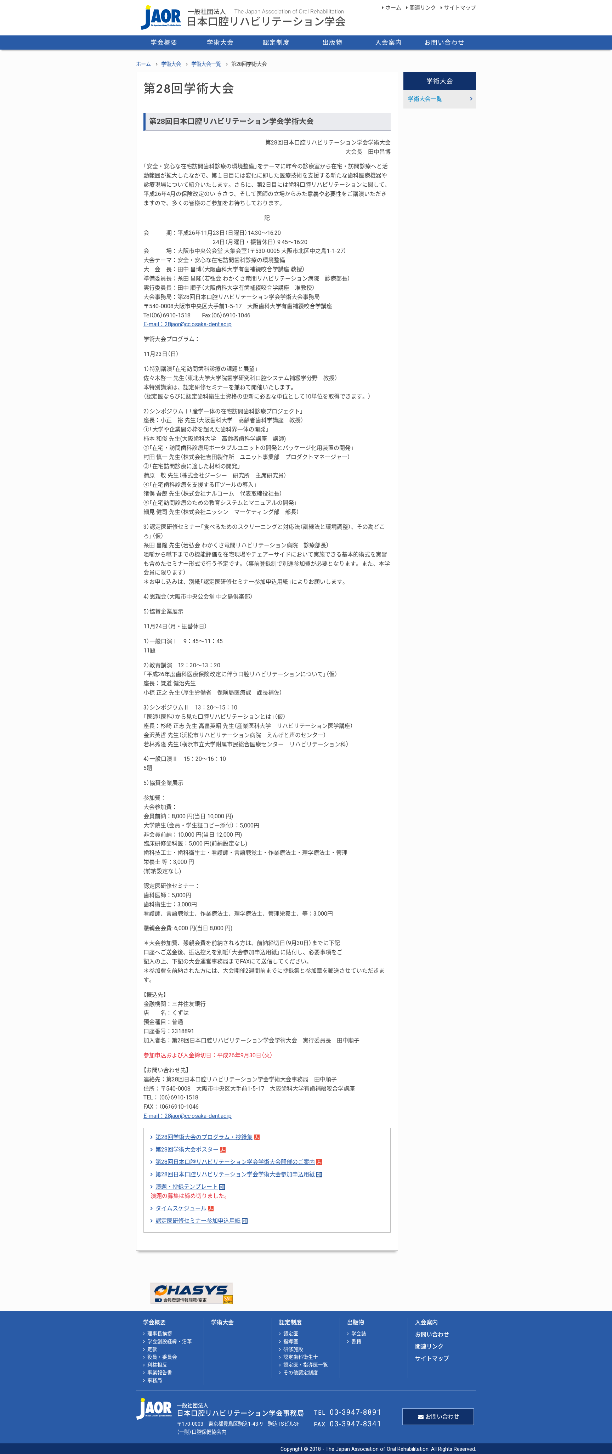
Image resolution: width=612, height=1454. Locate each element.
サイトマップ (460, 8)
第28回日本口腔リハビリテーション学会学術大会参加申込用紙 (235, 1174)
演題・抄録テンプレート (186, 1186)
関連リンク (422, 8)
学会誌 (358, 1333)
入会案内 (388, 42)
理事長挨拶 (159, 1333)
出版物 (332, 42)
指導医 (290, 1341)
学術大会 (220, 42)
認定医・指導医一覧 (305, 1365)
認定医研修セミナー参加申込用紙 (197, 1220)
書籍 (356, 1341)
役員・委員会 (162, 1357)
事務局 (154, 1380)
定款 (152, 1349)
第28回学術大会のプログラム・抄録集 (204, 1137)
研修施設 (293, 1349)
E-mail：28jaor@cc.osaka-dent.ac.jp (187, 324)
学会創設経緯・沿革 (169, 1341)
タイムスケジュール (180, 1208)
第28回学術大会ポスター (187, 1149)
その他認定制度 (300, 1372)
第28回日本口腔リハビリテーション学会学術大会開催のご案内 (235, 1162)
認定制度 (276, 42)
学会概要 (164, 42)
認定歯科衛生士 (300, 1357)
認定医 (290, 1333)
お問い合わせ (444, 42)
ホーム (393, 8)
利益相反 (157, 1365)
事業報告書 (159, 1372)
